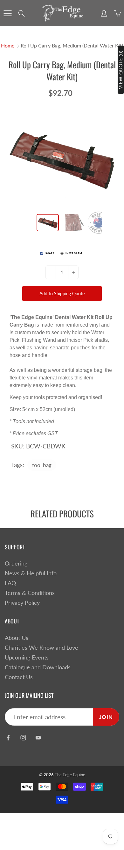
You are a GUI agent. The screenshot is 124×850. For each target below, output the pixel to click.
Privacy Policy (22, 602)
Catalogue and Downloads (38, 667)
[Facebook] (8, 737)
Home (7, 45)
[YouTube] (38, 737)
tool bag (42, 465)
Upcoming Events (27, 657)
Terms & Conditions (30, 593)
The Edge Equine (70, 774)
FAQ (10, 583)
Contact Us (19, 677)
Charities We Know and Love (41, 647)
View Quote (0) (120, 69)
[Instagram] (23, 737)
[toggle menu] (7, 13)
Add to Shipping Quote (62, 293)
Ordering (16, 563)
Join (106, 717)
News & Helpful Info (31, 573)
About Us (16, 637)
